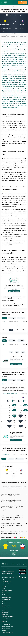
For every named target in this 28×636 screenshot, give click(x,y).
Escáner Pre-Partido (7, 608)
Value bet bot (5, 612)
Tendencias (5, 614)
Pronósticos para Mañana (6, 629)
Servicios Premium (6, 603)
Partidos (2, 6)
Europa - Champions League (15, 15)
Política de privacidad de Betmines (7, 574)
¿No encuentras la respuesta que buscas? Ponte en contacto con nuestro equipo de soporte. (14, 487)
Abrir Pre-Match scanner (14, 291)
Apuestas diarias (6, 599)
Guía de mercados (6, 581)
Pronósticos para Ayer (7, 632)
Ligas (3, 588)
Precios (4, 601)
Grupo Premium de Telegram (6, 620)
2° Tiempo (21, 318)
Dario (2, 36)
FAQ (3, 579)
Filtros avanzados (6, 592)
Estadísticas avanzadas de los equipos (8, 617)
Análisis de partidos (7, 590)
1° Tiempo (12, 318)
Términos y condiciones (8, 571)
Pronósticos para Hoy (7, 626)
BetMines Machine (6, 595)
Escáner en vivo (6, 606)
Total (4, 318)
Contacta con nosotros (8, 577)
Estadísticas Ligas (6, 597)
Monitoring (4, 610)
